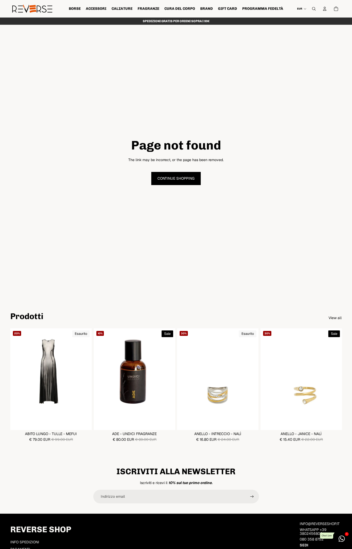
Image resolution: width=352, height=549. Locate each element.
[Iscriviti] (252, 496)
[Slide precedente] (18, 379)
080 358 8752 (312, 539)
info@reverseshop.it (320, 523)
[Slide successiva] (84, 379)
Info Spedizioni (24, 542)
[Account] (324, 8)
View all (335, 317)
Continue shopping (176, 178)
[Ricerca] (314, 8)
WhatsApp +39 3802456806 (313, 531)
